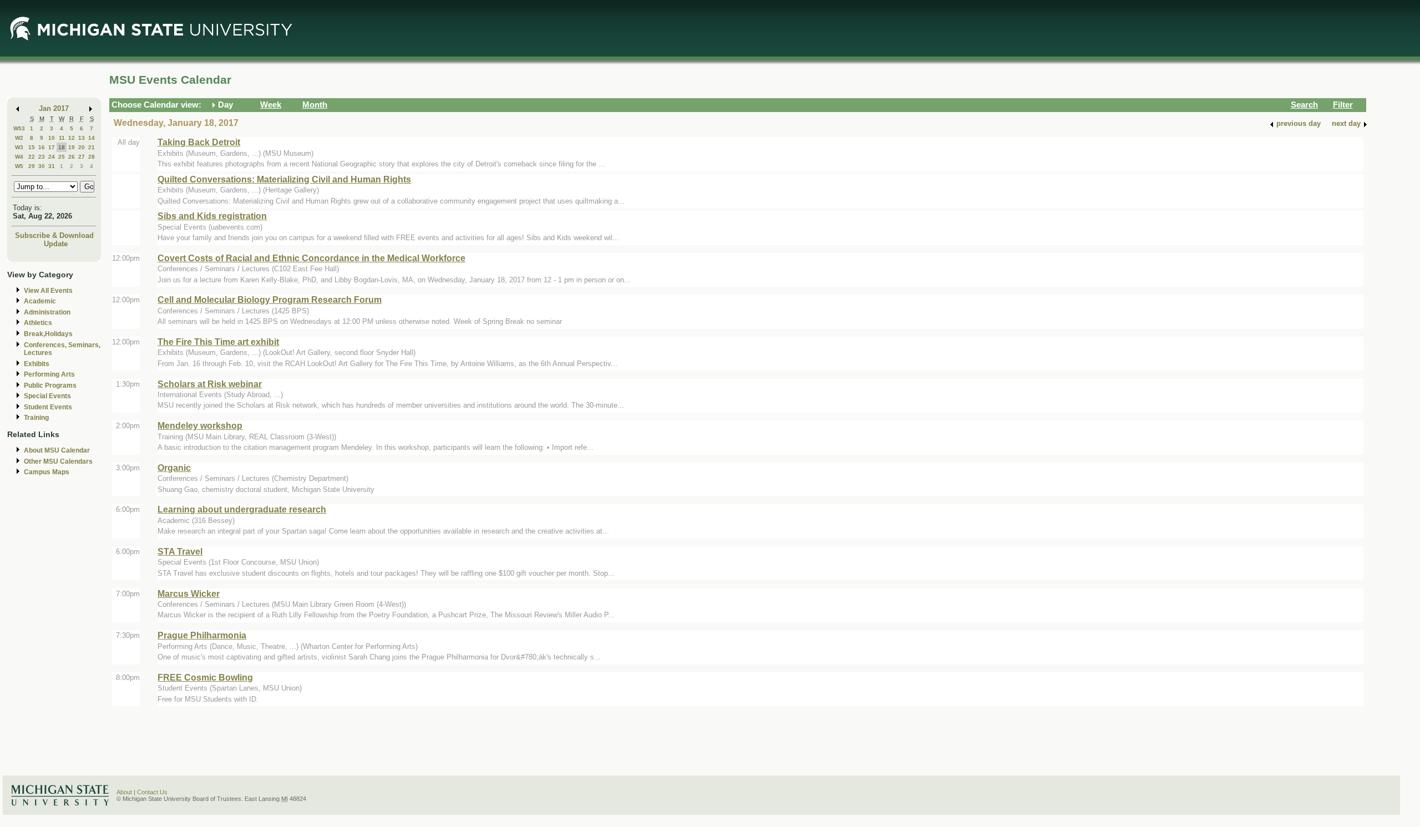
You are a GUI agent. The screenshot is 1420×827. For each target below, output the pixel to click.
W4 (19, 157)
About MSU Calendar (57, 450)
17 (51, 147)
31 (51, 166)
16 (41, 147)
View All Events (48, 291)
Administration (47, 312)
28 (91, 157)
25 (61, 157)
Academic (40, 301)
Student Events (48, 407)
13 (81, 138)
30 (41, 166)
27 (81, 157)
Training (36, 418)
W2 (19, 138)
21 (91, 147)
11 (62, 138)
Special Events (47, 396)
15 (31, 147)
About (124, 792)
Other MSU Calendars (58, 461)
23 (41, 157)
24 (51, 157)
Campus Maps (46, 472)
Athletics (38, 323)
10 (51, 138)
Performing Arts (49, 374)
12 (71, 138)
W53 (19, 128)
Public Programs (50, 385)
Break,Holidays (48, 334)
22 (31, 157)
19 (71, 147)
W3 (19, 147)
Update (56, 244)
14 (91, 138)
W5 (19, 166)
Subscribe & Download (54, 235)
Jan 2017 (54, 108)
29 (31, 166)
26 (71, 157)
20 (81, 147)
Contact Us (152, 792)
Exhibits (36, 364)
